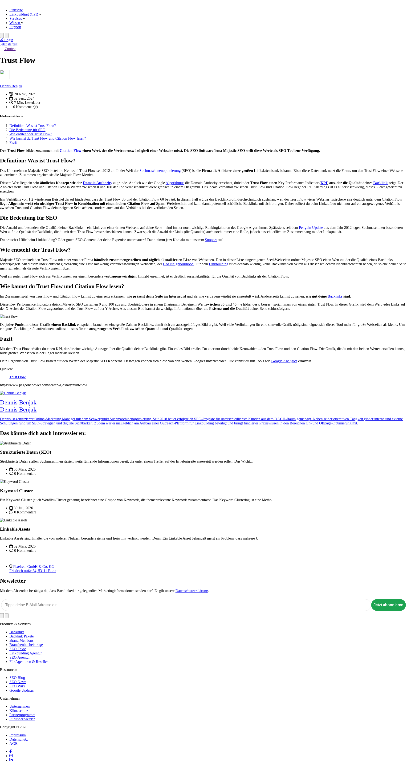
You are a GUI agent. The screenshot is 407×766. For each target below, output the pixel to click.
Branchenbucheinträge (26, 645)
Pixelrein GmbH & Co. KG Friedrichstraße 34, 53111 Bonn (32, 568)
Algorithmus (175, 183)
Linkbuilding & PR (24, 14)
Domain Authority (97, 183)
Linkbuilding (218, 264)
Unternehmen (19, 706)
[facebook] (10, 752)
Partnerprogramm (22, 715)
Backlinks (335, 296)
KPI (324, 183)
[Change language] (2, 35)
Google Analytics (284, 361)
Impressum (17, 735)
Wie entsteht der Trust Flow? (30, 134)
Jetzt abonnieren (388, 605)
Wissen (15, 23)
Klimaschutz (18, 711)
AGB (13, 744)
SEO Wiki (17, 686)
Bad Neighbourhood (178, 264)
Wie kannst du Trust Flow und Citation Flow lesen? (47, 138)
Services (16, 18)
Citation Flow (70, 151)
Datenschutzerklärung (191, 591)
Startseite (16, 10)
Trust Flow (17, 377)
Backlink (380, 183)
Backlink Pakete (21, 636)
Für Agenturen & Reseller (28, 662)
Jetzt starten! (9, 44)
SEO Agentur (19, 657)
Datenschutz (18, 739)
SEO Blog (17, 678)
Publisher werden (22, 719)
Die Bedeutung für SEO (27, 130)
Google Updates (21, 690)
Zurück (10, 49)
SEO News (17, 682)
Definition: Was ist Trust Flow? (32, 126)
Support (15, 27)
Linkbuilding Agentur (25, 653)
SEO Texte (17, 649)
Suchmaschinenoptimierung (160, 171)
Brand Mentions (21, 640)
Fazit (13, 143)
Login (8, 40)
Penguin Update (311, 228)
